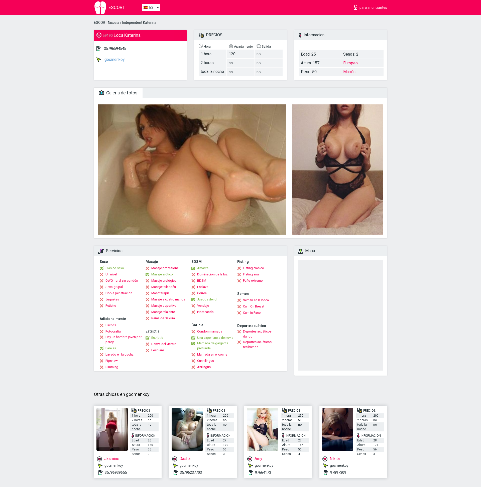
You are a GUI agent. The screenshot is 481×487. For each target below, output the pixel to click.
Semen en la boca (256, 300)
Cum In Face (252, 312)
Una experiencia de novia (215, 338)
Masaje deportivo (164, 305)
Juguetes (112, 299)
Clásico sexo (114, 268)
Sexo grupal (114, 287)
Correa (202, 293)
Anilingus (204, 367)
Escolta (110, 325)
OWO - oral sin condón (121, 280)
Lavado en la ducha (119, 354)
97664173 (263, 472)
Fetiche (110, 305)
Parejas (110, 348)
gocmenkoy (114, 59)
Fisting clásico (253, 268)
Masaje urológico (164, 280)
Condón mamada (209, 331)
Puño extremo (253, 280)
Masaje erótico (162, 274)
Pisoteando (205, 312)
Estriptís (157, 338)
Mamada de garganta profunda (212, 345)
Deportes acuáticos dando (257, 334)
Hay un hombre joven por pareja (123, 339)
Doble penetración (118, 293)
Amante (202, 268)
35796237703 (191, 472)
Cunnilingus (205, 361)
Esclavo (202, 287)
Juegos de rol (207, 299)
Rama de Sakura (163, 318)
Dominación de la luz (212, 274)
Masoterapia (160, 293)
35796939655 (116, 472)
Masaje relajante (163, 312)
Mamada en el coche (212, 354)
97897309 (338, 472)
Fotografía (113, 331)
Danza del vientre (163, 344)
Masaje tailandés (163, 287)
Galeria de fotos (121, 92)
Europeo (350, 63)
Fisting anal (251, 274)
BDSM (201, 280)
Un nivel (111, 274)
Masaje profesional (165, 268)
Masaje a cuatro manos (168, 299)
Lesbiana (158, 350)
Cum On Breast (253, 306)
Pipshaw (111, 361)
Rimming (111, 367)
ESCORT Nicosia (106, 23)
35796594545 (115, 48)
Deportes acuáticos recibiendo (257, 344)
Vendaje (203, 305)
